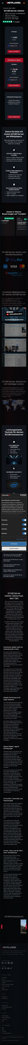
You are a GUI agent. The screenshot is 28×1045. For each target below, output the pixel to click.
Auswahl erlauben (14, 548)
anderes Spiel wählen (9, 8)
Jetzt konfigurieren (14, 117)
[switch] (24, 524)
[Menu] (3, 2)
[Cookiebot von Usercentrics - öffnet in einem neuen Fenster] (20, 495)
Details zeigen (20, 539)
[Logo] (13, 3)
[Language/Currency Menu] (24, 2)
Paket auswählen (14, 51)
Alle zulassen (14, 543)
